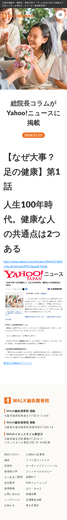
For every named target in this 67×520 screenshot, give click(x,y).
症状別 (8, 465)
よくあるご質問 (13, 476)
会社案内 (9, 482)
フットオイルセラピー (39, 471)
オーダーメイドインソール (41, 465)
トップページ (12, 499)
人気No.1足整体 (35, 454)
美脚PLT (31, 476)
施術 (6, 460)
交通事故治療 (34, 499)
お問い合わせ (12, 493)
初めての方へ (12, 454)
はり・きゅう (34, 488)
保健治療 (31, 493)
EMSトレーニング (36, 482)
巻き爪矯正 (32, 505)
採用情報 (9, 488)
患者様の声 (11, 471)
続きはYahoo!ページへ (18, 363)
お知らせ (9, 505)
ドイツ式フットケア (37, 460)
